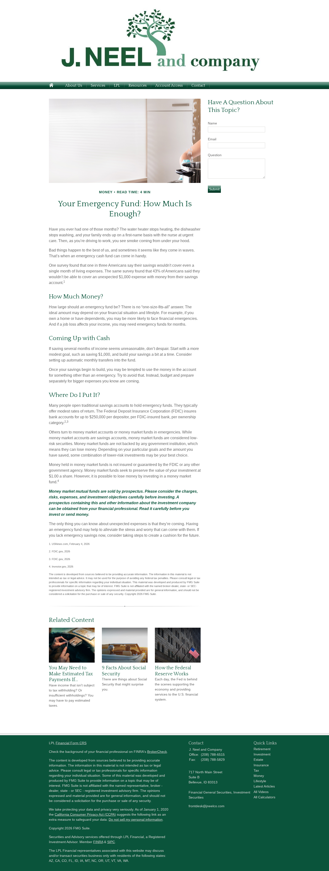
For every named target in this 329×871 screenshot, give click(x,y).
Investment (262, 754)
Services (98, 85)
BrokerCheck (157, 752)
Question (215, 155)
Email (212, 139)
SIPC (111, 842)
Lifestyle (260, 781)
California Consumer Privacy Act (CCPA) (85, 814)
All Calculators (264, 797)
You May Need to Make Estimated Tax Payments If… (71, 673)
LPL (117, 85)
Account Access (169, 85)
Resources (138, 85)
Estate (258, 759)
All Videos (261, 792)
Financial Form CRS (71, 743)
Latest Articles (264, 786)
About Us (73, 85)
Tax (256, 770)
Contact (198, 85)
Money (259, 776)
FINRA (98, 842)
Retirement (262, 749)
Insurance (261, 765)
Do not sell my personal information (136, 819)
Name (212, 123)
